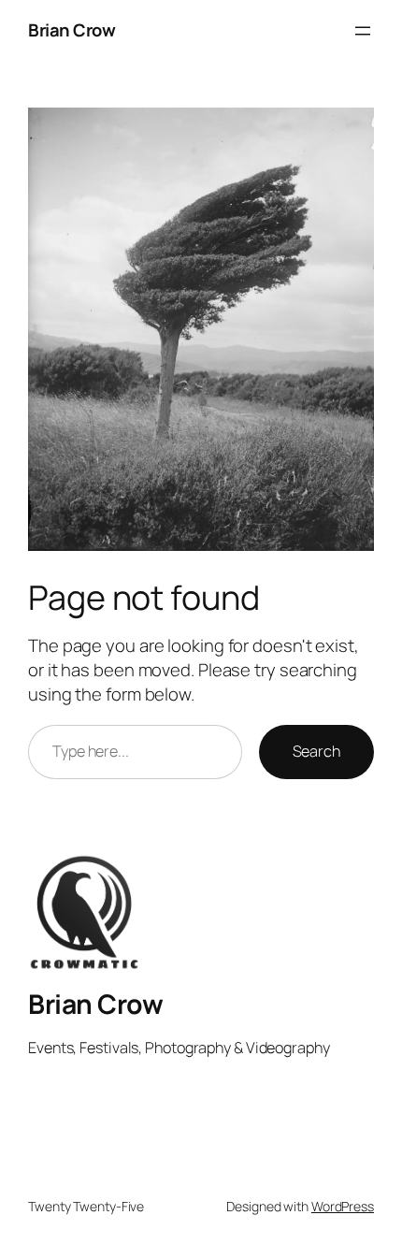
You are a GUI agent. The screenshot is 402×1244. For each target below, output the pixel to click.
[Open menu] (363, 31)
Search (316, 751)
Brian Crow (71, 30)
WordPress (342, 1206)
